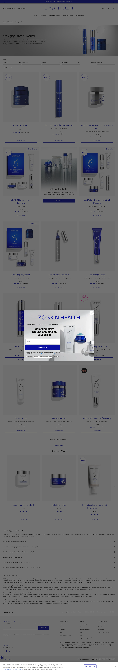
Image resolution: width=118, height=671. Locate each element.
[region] (59, 666)
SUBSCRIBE (42, 347)
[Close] (115, 666)
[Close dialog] (91, 313)
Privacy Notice (17, 669)
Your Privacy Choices (90, 666)
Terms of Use (8, 669)
